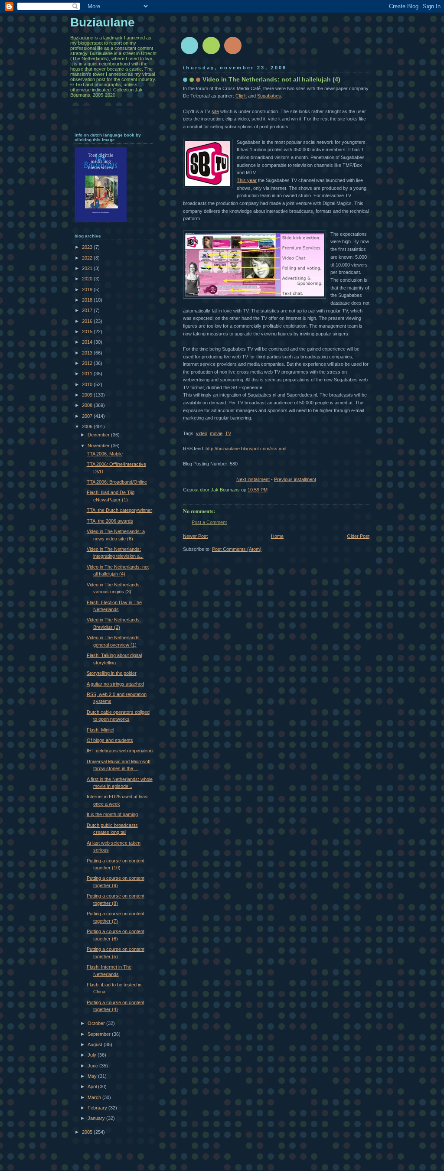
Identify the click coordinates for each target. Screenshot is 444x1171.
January (97, 1118)
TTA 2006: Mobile (105, 453)
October (97, 1023)
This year (247, 180)
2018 (88, 300)
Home (277, 536)
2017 (88, 310)
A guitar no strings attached (115, 683)
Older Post (358, 536)
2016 (88, 321)
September (100, 1034)
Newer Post (195, 536)
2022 (88, 257)
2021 (88, 268)
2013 (88, 352)
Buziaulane (102, 22)
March (95, 1097)
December (99, 434)
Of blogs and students (110, 740)
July (93, 1054)
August (96, 1044)
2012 (88, 363)
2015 (88, 331)
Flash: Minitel (100, 729)
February (98, 1107)
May (93, 1076)
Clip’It (241, 95)
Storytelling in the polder (112, 673)
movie (216, 433)
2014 (88, 342)
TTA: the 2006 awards (110, 521)
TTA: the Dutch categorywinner (119, 510)
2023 (88, 247)
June (93, 1065)
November (99, 445)
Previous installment (295, 479)
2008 (88, 405)
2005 (88, 1132)
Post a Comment (209, 522)
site (215, 111)
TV (228, 433)
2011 (88, 373)
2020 (88, 278)
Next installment (253, 479)
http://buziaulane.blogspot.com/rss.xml (246, 448)
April (93, 1086)
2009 (88, 394)
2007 (88, 416)
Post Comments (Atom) (236, 549)
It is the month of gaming (112, 814)
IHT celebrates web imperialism (120, 750)
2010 (88, 384)
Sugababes (269, 95)
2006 (88, 426)
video (201, 433)
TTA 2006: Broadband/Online (117, 482)
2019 (88, 289)
